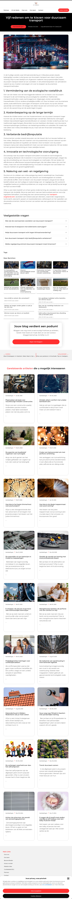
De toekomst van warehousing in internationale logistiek (52, 661)
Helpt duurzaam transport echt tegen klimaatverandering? (36, 232)
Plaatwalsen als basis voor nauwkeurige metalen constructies (44, 271)
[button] (68, 878)
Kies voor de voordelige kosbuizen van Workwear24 (51, 306)
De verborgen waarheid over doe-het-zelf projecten (18, 766)
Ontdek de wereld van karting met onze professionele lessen (52, 557)
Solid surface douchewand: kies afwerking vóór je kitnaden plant (52, 313)
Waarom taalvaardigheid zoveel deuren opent (27, 271)
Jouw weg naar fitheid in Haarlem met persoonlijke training (52, 714)
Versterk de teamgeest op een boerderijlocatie (11, 288)
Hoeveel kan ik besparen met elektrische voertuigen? (36, 227)
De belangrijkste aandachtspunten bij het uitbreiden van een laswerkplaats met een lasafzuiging (11, 273)
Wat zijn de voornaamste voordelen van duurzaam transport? (36, 221)
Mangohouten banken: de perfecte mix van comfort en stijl (52, 609)
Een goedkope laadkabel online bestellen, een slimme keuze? (52, 298)
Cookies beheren (36, 896)
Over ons (24, 10)
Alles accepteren (36, 891)
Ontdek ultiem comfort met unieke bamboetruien (52, 400)
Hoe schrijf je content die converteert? (16, 298)
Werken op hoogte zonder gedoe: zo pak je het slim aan (18, 306)
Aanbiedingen (18, 27)
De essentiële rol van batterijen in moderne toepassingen (18, 557)
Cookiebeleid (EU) (9, 869)
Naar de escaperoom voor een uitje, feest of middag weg (60, 289)
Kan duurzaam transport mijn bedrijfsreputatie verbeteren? (36, 238)
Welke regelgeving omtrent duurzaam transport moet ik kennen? (36, 244)
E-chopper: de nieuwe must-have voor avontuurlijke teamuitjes (18, 609)
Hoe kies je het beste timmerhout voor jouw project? (18, 505)
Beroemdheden (8, 860)
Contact (40, 10)
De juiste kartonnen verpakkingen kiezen (43, 288)
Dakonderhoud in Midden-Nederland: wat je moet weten (17, 714)
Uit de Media (15, 10)
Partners (6, 10)
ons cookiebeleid (47, 884)
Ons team (33, 10)
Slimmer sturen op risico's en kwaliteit (16, 313)
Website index (8, 866)
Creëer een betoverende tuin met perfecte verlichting (52, 453)
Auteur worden (8, 863)
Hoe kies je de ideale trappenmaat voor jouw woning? (52, 505)
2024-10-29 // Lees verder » (11, 300)
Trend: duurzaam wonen (48, 765)
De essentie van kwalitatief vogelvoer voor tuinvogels (16, 453)
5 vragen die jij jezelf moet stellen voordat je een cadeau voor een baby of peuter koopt (52, 819)
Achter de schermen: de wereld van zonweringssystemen (18, 818)
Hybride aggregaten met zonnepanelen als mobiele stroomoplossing (27, 290)
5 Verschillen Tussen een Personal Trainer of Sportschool (60, 271)
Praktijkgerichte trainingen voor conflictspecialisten (18, 661)
